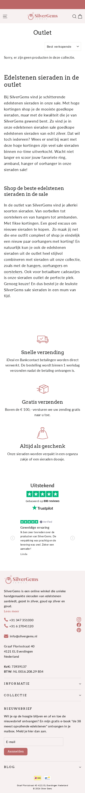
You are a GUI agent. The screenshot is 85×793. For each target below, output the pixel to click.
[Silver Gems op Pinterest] (79, 629)
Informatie (17, 683)
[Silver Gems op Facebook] (79, 624)
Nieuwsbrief (18, 708)
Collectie (15, 695)
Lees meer (11, 611)
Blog (9, 767)
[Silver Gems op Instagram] (79, 619)
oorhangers (52, 265)
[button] (12, 538)
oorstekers (13, 271)
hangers (34, 265)
